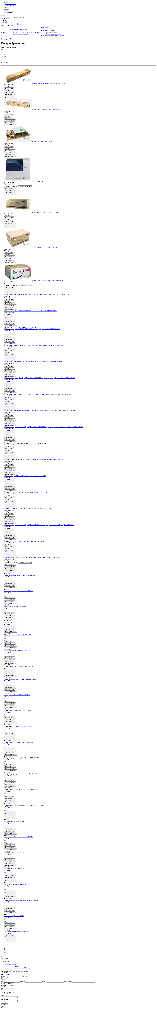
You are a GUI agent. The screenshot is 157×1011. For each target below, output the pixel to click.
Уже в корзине (9, 88)
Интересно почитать (10, 5)
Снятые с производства (53, 34)
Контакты (7, 7)
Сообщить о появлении (25, 186)
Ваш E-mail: (4, 999)
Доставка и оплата (10, 4)
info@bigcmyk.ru (6, 19)
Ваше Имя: (4, 995)
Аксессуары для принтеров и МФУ (17, 968)
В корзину (8, 90)
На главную (4, 39)
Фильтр (3, 1006)
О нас (6, 2)
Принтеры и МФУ (11, 964)
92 (5, 952)
